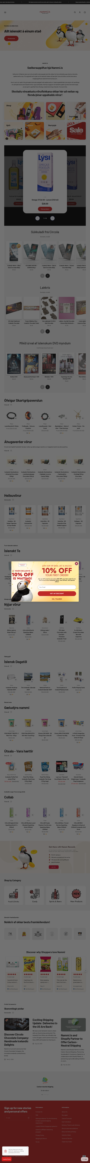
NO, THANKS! (57, 599)
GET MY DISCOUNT (57, 594)
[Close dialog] (76, 563)
